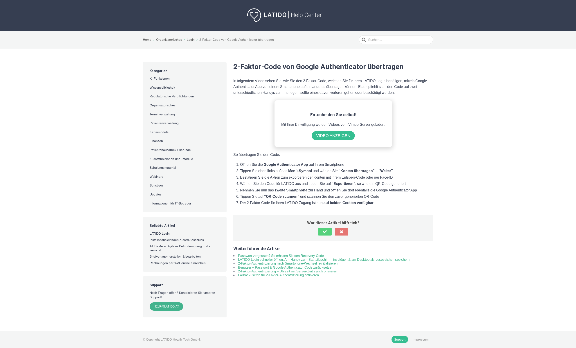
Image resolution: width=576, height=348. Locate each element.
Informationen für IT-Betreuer (170, 203)
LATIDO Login (160, 233)
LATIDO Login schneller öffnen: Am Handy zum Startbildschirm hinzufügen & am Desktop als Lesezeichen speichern (324, 259)
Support (399, 339)
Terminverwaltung (162, 114)
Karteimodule (159, 132)
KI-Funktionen (160, 78)
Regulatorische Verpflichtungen (172, 96)
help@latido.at (166, 306)
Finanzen (156, 141)
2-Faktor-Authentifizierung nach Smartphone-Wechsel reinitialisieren (288, 263)
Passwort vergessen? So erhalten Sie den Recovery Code (281, 256)
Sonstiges (157, 185)
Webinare (156, 176)
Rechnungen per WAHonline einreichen (178, 263)
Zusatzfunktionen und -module (171, 159)
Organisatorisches (163, 105)
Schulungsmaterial (163, 167)
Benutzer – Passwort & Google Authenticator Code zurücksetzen (285, 267)
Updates (156, 194)
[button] (325, 232)
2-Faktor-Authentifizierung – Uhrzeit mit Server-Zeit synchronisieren (287, 271)
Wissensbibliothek (162, 87)
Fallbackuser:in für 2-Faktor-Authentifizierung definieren (278, 275)
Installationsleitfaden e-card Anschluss (177, 240)
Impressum (421, 339)
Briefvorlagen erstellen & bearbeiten (175, 256)
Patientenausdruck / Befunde (170, 150)
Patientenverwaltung (164, 123)
